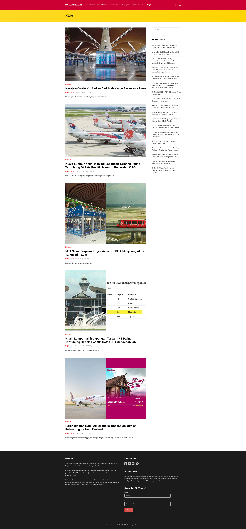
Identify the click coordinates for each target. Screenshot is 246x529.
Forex (143, 5)
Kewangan (125, 5)
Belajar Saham (102, 5)
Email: (126, 501)
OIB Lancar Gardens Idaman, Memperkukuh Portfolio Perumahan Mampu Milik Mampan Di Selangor (164, 61)
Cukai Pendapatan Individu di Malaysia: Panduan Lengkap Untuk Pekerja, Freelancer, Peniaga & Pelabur (165, 85)
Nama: (126, 492)
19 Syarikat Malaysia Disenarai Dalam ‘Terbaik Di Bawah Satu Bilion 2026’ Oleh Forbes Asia (166, 134)
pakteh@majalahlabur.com (157, 481)
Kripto (149, 5)
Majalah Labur (73, 5)
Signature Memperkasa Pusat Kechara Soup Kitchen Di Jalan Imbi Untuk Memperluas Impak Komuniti (165, 70)
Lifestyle (68, 84)
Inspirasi (136, 5)
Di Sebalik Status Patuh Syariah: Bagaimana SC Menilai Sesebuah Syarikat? (163, 170)
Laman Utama (90, 5)
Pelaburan (114, 5)
